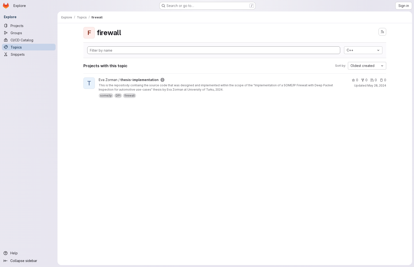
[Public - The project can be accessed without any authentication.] (162, 80)
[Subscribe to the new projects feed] (382, 32)
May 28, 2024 (376, 85)
